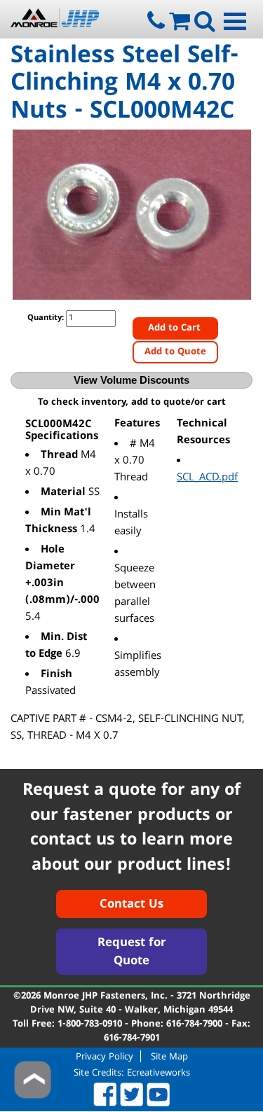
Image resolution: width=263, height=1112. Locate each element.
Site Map (169, 1056)
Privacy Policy (104, 1056)
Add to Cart (175, 328)
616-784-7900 (194, 1024)
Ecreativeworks (158, 1073)
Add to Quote (175, 352)
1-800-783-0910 (90, 1024)
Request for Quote (131, 952)
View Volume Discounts (131, 380)
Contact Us (131, 905)
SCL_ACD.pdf (207, 478)
